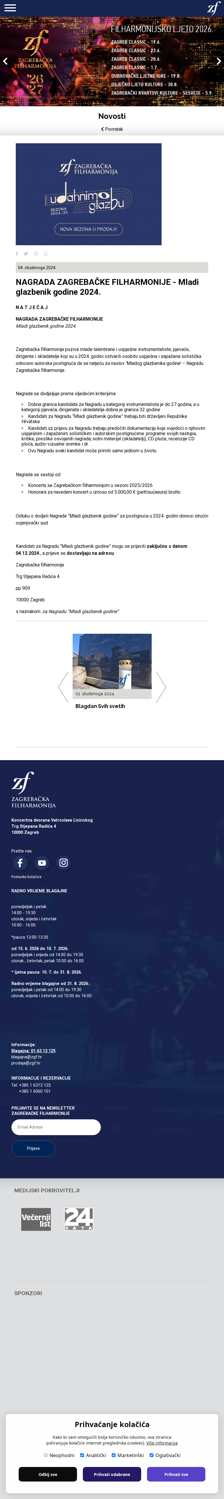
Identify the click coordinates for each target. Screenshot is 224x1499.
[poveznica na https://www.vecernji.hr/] (36, 1219)
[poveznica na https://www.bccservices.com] (165, 1322)
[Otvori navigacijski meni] (10, 8)
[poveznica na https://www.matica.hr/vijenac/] (165, 1219)
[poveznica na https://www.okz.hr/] (165, 1361)
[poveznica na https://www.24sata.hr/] (79, 1219)
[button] (17, 254)
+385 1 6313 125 (35, 1085)
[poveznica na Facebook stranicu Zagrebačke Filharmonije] (21, 863)
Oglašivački (168, 1455)
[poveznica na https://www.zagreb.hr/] (36, 1322)
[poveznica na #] (122, 1322)
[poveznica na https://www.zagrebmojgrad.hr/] (122, 1219)
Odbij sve (47, 1474)
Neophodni (62, 1455)
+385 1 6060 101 (35, 1091)
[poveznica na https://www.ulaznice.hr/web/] (122, 1361)
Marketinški (131, 1455)
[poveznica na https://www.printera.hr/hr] (79, 1361)
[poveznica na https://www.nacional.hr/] (36, 1258)
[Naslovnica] (214, 8)
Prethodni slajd (5, 62)
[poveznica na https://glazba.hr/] (79, 1258)
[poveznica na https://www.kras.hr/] (122, 1399)
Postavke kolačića (26, 877)
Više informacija (162, 1443)
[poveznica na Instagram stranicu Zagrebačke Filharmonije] (65, 863)
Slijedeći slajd (219, 62)
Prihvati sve (176, 1474)
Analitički (96, 1455)
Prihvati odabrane (112, 1474)
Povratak (113, 129)
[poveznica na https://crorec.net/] (36, 1399)
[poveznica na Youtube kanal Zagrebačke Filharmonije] (43, 863)
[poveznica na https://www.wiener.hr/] (36, 1361)
